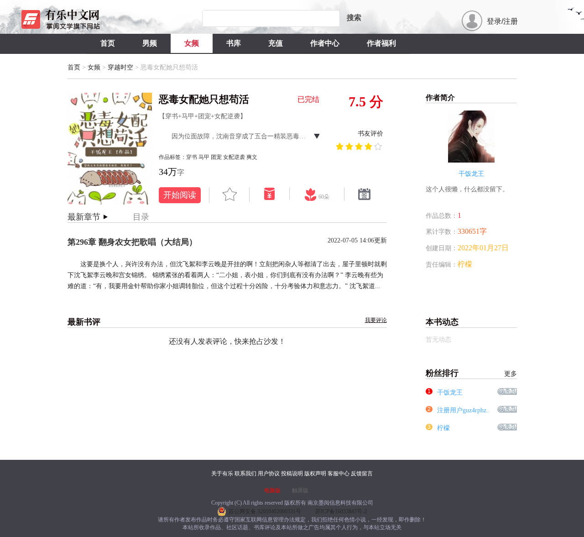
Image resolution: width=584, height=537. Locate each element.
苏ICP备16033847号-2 (341, 511)
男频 (149, 43)
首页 (107, 43)
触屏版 (300, 490)
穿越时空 (120, 67)
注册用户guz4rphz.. (463, 410)
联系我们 (245, 473)
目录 (141, 216)
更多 (510, 373)
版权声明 (315, 473)
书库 (233, 43)
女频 (191, 43)
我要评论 (376, 320)
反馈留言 (362, 473)
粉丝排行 (471, 373)
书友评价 (370, 133)
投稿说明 (292, 473)
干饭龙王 (450, 392)
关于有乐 (222, 473)
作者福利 (381, 43)
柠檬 (443, 428)
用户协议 (269, 473)
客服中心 (338, 473)
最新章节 (84, 216)
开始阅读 (179, 195)
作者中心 (324, 43)
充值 (275, 43)
